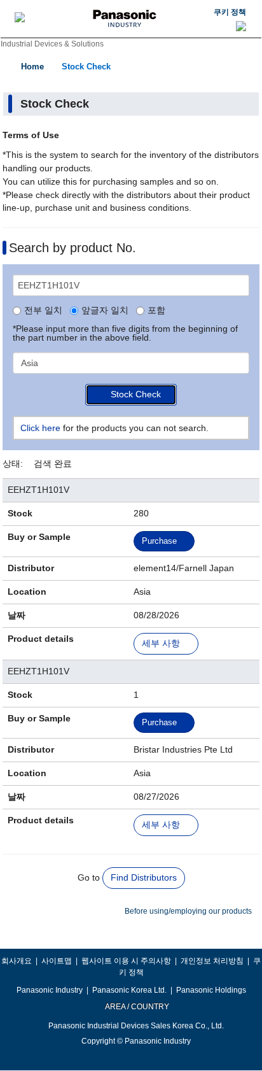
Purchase (159, 541)
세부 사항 (161, 643)
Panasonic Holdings (211, 990)
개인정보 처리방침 (212, 960)
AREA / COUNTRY (136, 1006)
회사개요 (16, 960)
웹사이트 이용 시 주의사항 (126, 960)
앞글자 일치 (104, 310)
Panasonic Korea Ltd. (129, 990)
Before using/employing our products (188, 911)
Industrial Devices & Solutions (52, 43)
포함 (156, 310)
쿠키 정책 (230, 12)
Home (32, 66)
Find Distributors (144, 877)
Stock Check (86, 66)
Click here (40, 428)
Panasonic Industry (50, 990)
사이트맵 (56, 960)
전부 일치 (43, 310)
